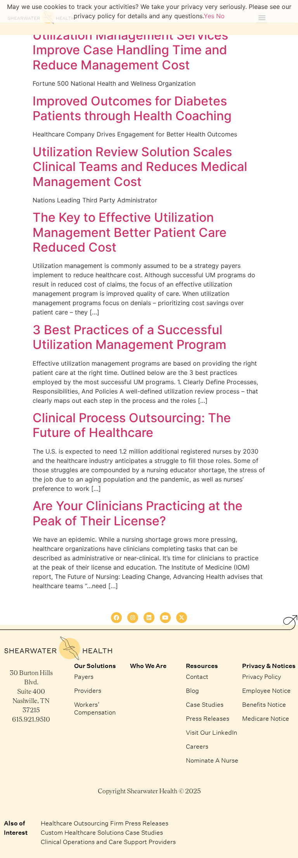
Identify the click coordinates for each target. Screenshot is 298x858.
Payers (84, 676)
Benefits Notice (264, 704)
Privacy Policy (261, 676)
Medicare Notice (265, 718)
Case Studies (205, 704)
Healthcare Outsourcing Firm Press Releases (104, 823)
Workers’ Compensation (95, 708)
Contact (197, 676)
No (220, 16)
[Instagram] (132, 617)
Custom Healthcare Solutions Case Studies (102, 832)
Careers (197, 746)
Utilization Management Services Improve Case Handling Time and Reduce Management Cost (130, 50)
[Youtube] (165, 617)
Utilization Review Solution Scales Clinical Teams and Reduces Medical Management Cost (140, 166)
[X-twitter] (181, 617)
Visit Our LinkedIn (211, 732)
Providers (87, 690)
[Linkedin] (149, 617)
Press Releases (207, 718)
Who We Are (148, 665)
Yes (209, 16)
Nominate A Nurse (212, 760)
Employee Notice (266, 690)
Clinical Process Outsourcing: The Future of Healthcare (132, 425)
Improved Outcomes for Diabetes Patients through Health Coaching (132, 108)
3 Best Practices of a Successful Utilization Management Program (129, 337)
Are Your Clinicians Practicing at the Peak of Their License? (138, 513)
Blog (192, 690)
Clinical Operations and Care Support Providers (108, 841)
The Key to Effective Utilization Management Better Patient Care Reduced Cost (130, 232)
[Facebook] (116, 617)
